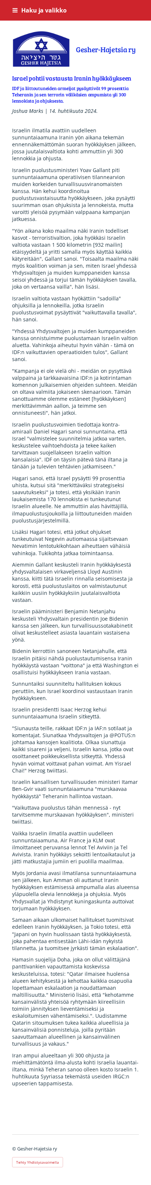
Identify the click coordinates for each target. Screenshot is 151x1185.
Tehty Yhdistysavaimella (37, 1162)
